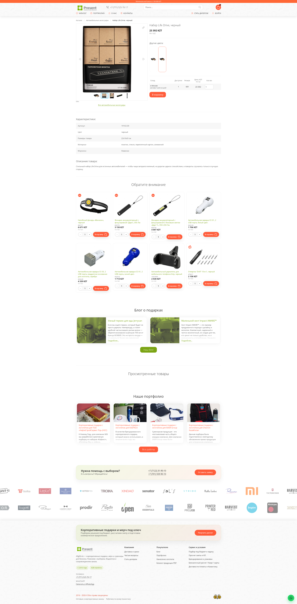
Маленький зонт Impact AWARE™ (199, 320)
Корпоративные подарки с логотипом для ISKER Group (164, 426)
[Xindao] (86, 491)
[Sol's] (127, 491)
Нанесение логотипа (165, 559)
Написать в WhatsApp (85, 584)
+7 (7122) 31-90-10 (157, 470)
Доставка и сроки (131, 551)
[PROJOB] (148, 508)
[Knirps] (231, 508)
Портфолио (161, 555)
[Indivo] (272, 508)
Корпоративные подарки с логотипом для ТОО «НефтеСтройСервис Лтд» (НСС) (93, 428)
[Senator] (107, 491)
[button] (143, 27)
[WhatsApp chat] (291, 598)
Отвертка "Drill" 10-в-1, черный (201, 271)
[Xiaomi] (210, 491)
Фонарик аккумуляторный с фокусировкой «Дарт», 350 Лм (127, 221)
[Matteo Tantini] (169, 491)
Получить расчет (205, 533)
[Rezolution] (190, 491)
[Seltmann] (24, 491)
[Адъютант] (272, 491)
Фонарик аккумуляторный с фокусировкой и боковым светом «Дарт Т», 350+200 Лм (165, 222)
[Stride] (148, 491)
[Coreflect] (128, 508)
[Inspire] (210, 508)
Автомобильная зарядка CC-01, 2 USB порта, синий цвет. (129, 272)
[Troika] (65, 491)
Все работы (148, 449)
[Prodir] (45, 508)
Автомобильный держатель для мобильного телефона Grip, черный (166, 272)
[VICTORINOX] (231, 491)
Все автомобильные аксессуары (111, 105)
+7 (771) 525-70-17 (119, 7)
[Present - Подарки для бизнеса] (87, 7)
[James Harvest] (190, 508)
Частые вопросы (131, 555)
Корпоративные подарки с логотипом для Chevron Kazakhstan (201, 428)
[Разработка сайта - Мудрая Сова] (217, 600)
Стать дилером (130, 559)
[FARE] (293, 508)
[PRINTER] (65, 508)
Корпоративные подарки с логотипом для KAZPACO (128, 426)
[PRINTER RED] (169, 508)
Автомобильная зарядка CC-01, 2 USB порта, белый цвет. (202, 221)
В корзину (157, 94)
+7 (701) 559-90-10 (157, 474)
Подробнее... (113, 340)
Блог (158, 551)
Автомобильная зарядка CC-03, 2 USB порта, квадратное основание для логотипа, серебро (92, 274)
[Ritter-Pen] (45, 491)
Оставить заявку (205, 472)
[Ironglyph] (252, 508)
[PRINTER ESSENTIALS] (107, 508)
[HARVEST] (252, 491)
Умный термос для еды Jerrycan (125, 320)
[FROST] (24, 508)
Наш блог (148, 349)
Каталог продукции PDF (167, 563)
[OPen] (86, 508)
